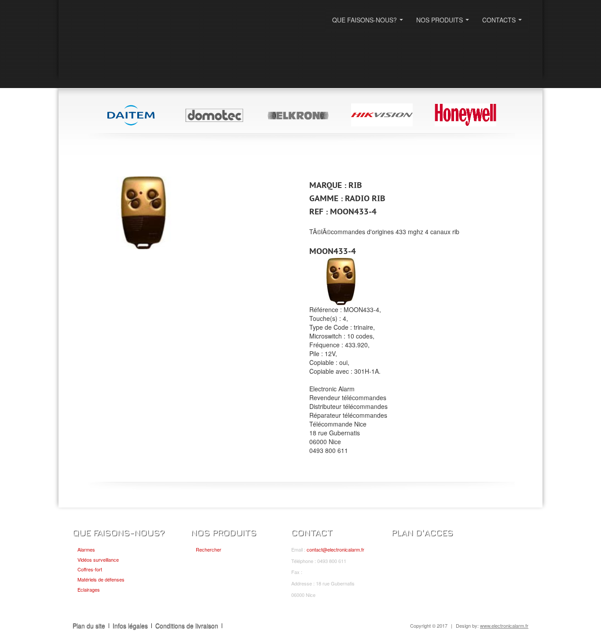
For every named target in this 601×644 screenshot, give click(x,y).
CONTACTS (503, 22)
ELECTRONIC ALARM (128, 25)
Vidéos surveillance (98, 559)
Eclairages (88, 589)
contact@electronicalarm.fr (335, 549)
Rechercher (208, 549)
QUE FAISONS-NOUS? (369, 22)
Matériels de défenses (101, 579)
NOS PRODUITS (444, 22)
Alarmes (86, 549)
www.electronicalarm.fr (504, 625)
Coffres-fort (89, 569)
